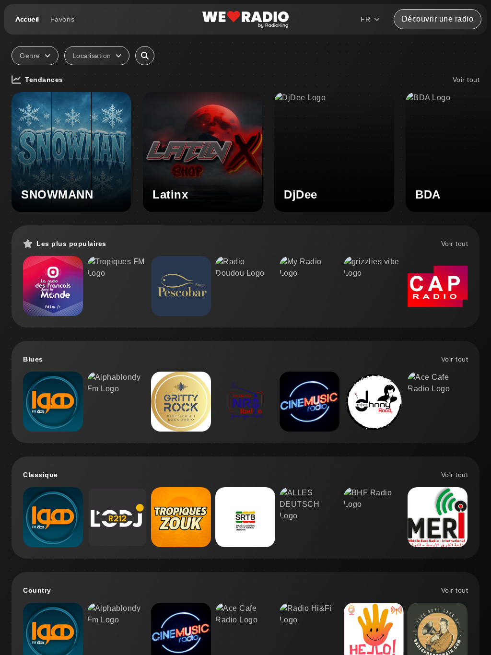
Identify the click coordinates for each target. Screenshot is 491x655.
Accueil (27, 19)
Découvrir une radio (438, 19)
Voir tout (466, 79)
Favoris (62, 19)
